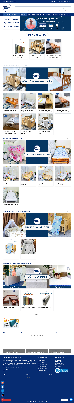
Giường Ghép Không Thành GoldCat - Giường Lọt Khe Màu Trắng (10, 133)
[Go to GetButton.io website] (71, 401)
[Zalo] (2, 391)
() (68, 1)
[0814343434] (2, 400)
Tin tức (63, 14)
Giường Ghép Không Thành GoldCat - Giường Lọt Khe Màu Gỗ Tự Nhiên (45, 112)
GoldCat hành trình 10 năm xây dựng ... (35, 352)
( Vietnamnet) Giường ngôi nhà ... (57, 352)
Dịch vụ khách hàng (40, 14)
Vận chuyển (48, 14)
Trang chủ (23, 14)
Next (70, 348)
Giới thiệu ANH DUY (31, 14)
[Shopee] (2, 383)
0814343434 (7, 369)
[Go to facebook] (71, 399)
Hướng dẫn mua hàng (42, 360)
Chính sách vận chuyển (42, 364)
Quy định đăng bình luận (42, 368)
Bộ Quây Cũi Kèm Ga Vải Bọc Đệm (28, 256)
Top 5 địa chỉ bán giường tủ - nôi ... (45, 330)
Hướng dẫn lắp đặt (56, 14)
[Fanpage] (2, 387)
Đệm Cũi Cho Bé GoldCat (9, 256)
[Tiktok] (2, 395)
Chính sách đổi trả (41, 362)
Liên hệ (67, 14)
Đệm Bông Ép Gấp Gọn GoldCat (45, 307)
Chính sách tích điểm (42, 366)
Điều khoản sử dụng (41, 370)
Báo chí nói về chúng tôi (37, 335)
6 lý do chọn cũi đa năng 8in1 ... (11, 352)
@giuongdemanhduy (30, 377)
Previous (4, 348)
